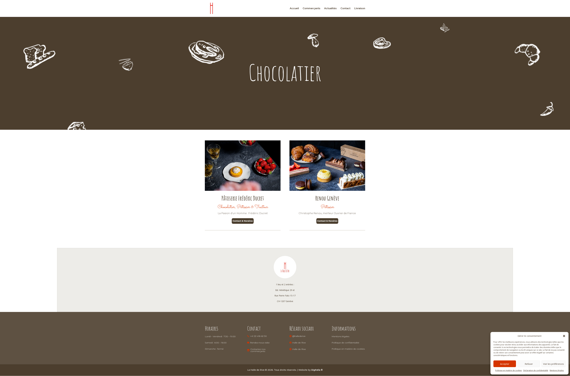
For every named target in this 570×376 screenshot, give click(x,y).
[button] (564, 335)
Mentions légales (557, 370)
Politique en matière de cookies (508, 370)
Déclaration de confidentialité (535, 370)
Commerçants (311, 8)
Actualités (330, 8)
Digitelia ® (317, 370)
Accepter (504, 363)
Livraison (359, 8)
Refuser (529, 363)
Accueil (294, 8)
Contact (345, 8)
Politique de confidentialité (345, 342)
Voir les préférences (553, 363)
